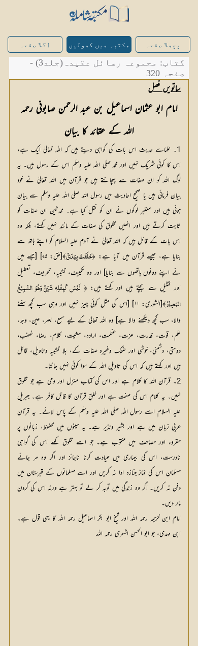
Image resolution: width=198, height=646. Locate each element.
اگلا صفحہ (35, 45)
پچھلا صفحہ (163, 45)
